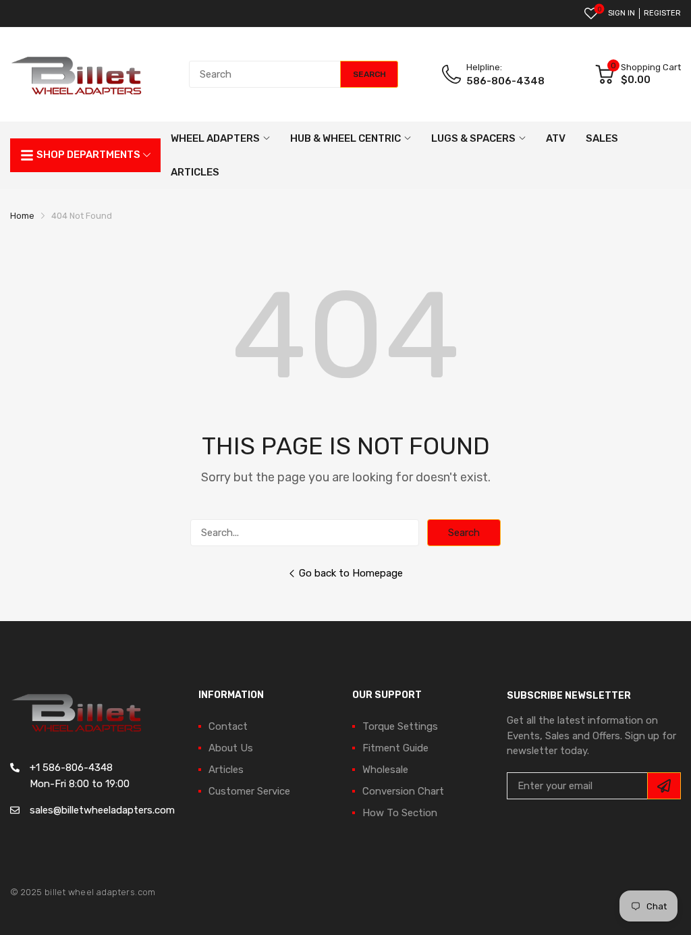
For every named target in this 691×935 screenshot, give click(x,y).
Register (662, 13)
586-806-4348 (505, 81)
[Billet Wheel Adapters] (77, 74)
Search (464, 533)
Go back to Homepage (351, 573)
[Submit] (664, 785)
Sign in (621, 13)
